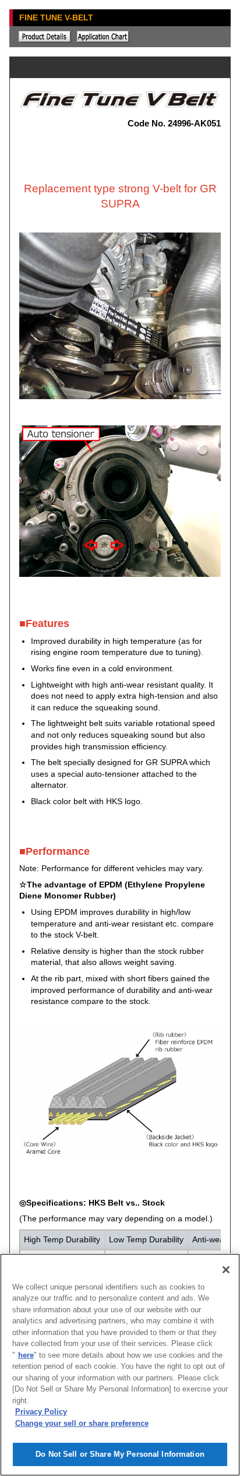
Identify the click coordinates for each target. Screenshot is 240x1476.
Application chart (103, 37)
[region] (120, 1364)
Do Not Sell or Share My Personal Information (120, 1454)
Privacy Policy (41, 1411)
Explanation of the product (45, 37)
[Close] (226, 1270)
